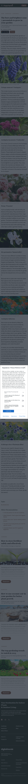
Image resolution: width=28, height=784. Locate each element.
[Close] (25, 368)
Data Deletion (6, 416)
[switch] (22, 395)
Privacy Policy (22, 416)
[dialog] (14, 392)
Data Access (14, 416)
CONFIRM (8, 411)
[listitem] (14, 392)
